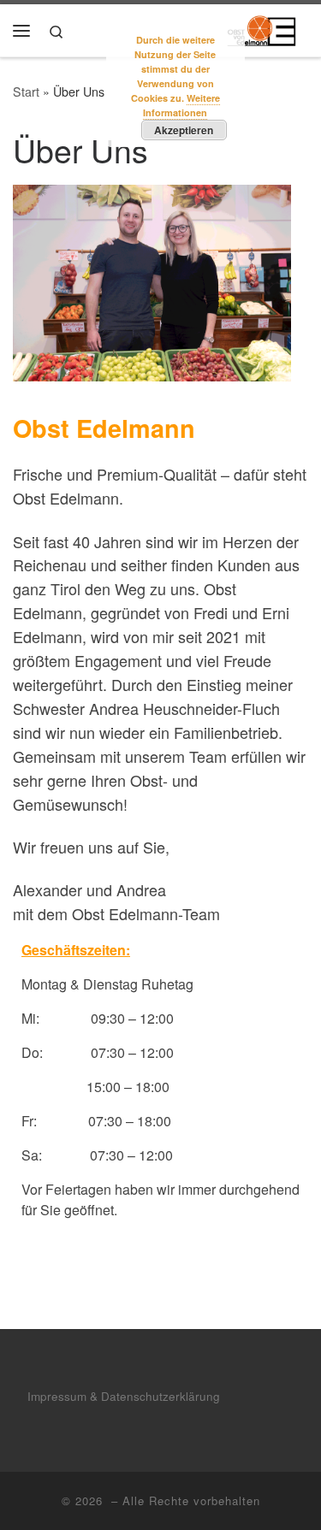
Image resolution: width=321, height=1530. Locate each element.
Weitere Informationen (181, 105)
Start (26, 91)
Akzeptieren (183, 130)
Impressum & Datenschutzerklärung (123, 1396)
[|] (261, 27)
